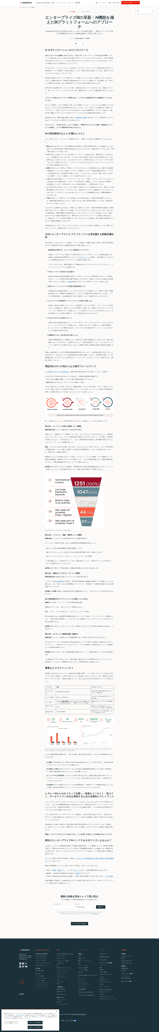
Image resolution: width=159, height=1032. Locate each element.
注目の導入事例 (39, 970)
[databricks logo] (24, 950)
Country (77, 904)
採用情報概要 (124, 968)
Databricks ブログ (104, 992)
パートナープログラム (41, 978)
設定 (11, 1022)
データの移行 (81, 989)
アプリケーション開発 (62, 961)
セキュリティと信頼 (126, 981)
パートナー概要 (39, 976)
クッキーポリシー (20, 1015)
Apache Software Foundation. (79, 1014)
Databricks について (126, 956)
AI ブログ (102, 994)
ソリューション (61, 3)
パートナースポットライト (42, 983)
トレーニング (103, 965)
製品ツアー (61, 870)
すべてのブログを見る (79, 923)
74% (48, 184)
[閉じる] (56, 1011)
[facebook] (23, 964)
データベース (60, 974)
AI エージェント (82, 979)
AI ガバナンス (81, 981)
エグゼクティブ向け (40, 958)
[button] (100, 3)
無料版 (101, 969)
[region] (30, 1020)
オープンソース (61, 994)
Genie (70, 282)
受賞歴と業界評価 (125, 978)
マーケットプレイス (62, 999)
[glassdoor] (23, 967)
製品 (53, 3)
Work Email (57, 904)
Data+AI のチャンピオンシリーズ (108, 998)
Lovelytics (59, 581)
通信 (79, 956)
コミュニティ (103, 960)
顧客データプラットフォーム (64, 967)
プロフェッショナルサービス (85, 992)
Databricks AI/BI (80, 117)
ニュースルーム (125, 976)
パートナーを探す (40, 980)
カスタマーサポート (105, 957)
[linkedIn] (20, 964)
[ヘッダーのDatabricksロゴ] (25, 2)
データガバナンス (61, 977)
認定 (101, 967)
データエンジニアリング (63, 970)
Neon (58, 979)
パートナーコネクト (62, 1004)
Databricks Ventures (126, 961)
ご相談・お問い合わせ (113, 2)
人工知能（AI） (61, 963)
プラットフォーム (61, 956)
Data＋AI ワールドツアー (106, 982)
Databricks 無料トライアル (130, 2)
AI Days (102, 984)
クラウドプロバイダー (41, 985)
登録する (100, 907)
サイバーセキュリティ (84, 984)
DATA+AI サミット (104, 979)
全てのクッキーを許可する (35, 1027)
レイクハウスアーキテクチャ (43, 963)
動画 (55, 870)
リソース (70, 3)
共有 (58, 984)
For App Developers (40, 956)
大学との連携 (103, 972)
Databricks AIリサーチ (41, 965)
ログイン (104, 2)
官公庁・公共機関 (83, 967)
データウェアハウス (62, 972)
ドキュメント (103, 954)
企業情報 (77, 3)
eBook (77, 873)
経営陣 (123, 958)
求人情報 (123, 970)
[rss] (20, 967)
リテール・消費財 (83, 970)
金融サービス (81, 958)
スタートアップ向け (40, 961)
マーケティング (82, 986)
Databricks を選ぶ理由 (43, 3)
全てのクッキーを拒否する (35, 1022)
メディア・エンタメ (83, 965)
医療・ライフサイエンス (84, 961)
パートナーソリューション (42, 987)
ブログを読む (109, 876)
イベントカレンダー (105, 986)
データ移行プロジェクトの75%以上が (57, 372)
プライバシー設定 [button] (69, 1020)
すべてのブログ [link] (23, 7)
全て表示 (80, 972)
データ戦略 (31, 7)
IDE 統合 (59, 1002)
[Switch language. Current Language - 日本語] (97, 3)
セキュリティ (60, 981)
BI (57, 965)
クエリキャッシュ (84, 257)
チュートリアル (78, 870)
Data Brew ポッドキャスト (107, 996)
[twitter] (26, 964)
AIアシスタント (61, 958)
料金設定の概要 (61, 989)
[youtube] (26, 967)
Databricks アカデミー (106, 974)
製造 (79, 963)
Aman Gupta (79, 38)
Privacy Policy (95, 913)
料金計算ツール (61, 991)
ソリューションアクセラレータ (86, 995)
